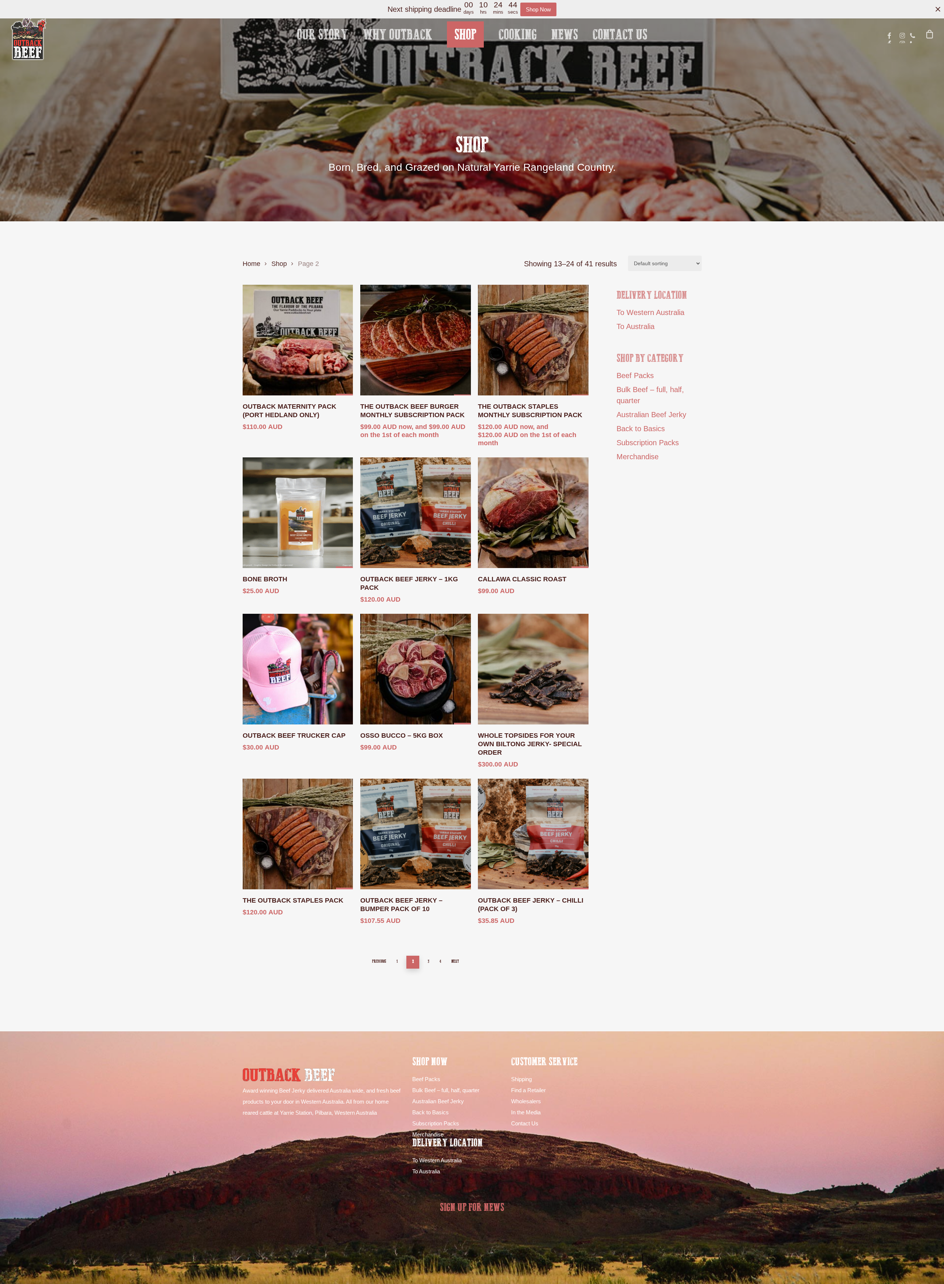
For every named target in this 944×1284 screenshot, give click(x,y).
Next (455, 961)
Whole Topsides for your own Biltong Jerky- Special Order (530, 744)
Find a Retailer (528, 1090)
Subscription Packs (648, 443)
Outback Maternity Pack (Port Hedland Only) (289, 411)
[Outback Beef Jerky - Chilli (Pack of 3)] (533, 834)
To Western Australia (650, 312)
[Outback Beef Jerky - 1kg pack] (415, 512)
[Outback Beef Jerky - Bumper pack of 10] (415, 834)
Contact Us (524, 1123)
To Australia (636, 326)
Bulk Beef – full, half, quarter (650, 395)
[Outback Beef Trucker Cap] (298, 669)
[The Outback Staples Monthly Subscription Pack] (533, 340)
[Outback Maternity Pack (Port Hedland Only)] (298, 340)
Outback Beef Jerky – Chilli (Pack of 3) (530, 905)
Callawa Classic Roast (522, 579)
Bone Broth (265, 579)
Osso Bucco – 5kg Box (401, 735)
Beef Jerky (292, 1090)
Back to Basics (641, 429)
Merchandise (638, 457)
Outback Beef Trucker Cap (294, 735)
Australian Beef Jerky (651, 415)
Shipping (521, 1079)
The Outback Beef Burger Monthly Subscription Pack (412, 411)
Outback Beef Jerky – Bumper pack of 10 (401, 905)
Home (251, 263)
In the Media (526, 1112)
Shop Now (538, 9)
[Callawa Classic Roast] (533, 512)
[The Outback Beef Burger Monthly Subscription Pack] (415, 340)
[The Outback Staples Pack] (298, 834)
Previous (379, 961)
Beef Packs (635, 375)
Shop (279, 263)
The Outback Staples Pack (293, 900)
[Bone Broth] (298, 512)
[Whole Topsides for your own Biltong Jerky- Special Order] (533, 669)
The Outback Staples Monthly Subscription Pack (530, 411)
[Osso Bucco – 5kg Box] (415, 669)
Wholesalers (526, 1101)
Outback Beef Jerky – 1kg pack (409, 583)
